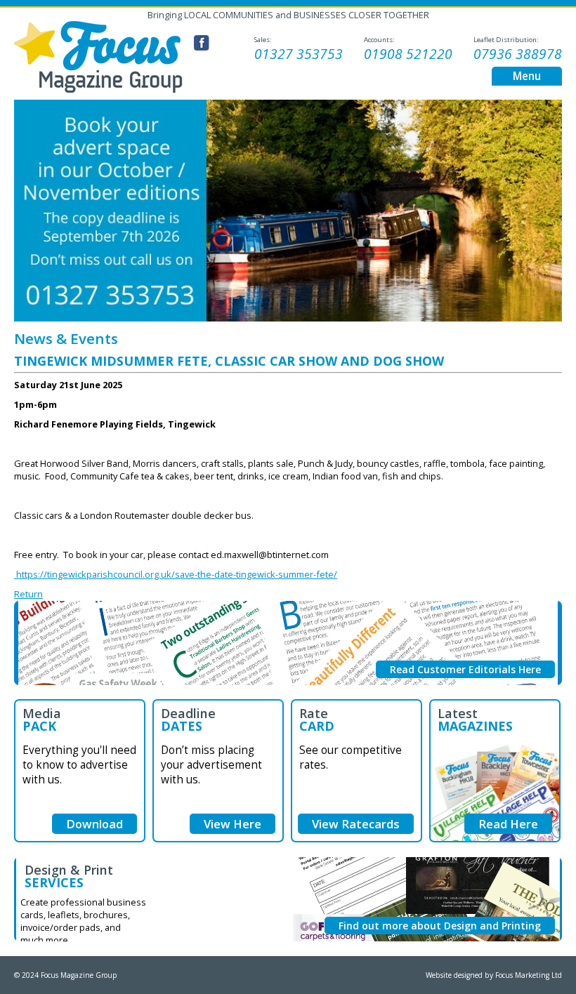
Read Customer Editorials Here (465, 669)
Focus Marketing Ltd (528, 975)
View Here (232, 824)
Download (94, 824)
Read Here (508, 824)
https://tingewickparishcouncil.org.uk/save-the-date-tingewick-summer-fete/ (175, 574)
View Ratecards (356, 824)
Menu (527, 76)
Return (28, 594)
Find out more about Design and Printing (440, 925)
